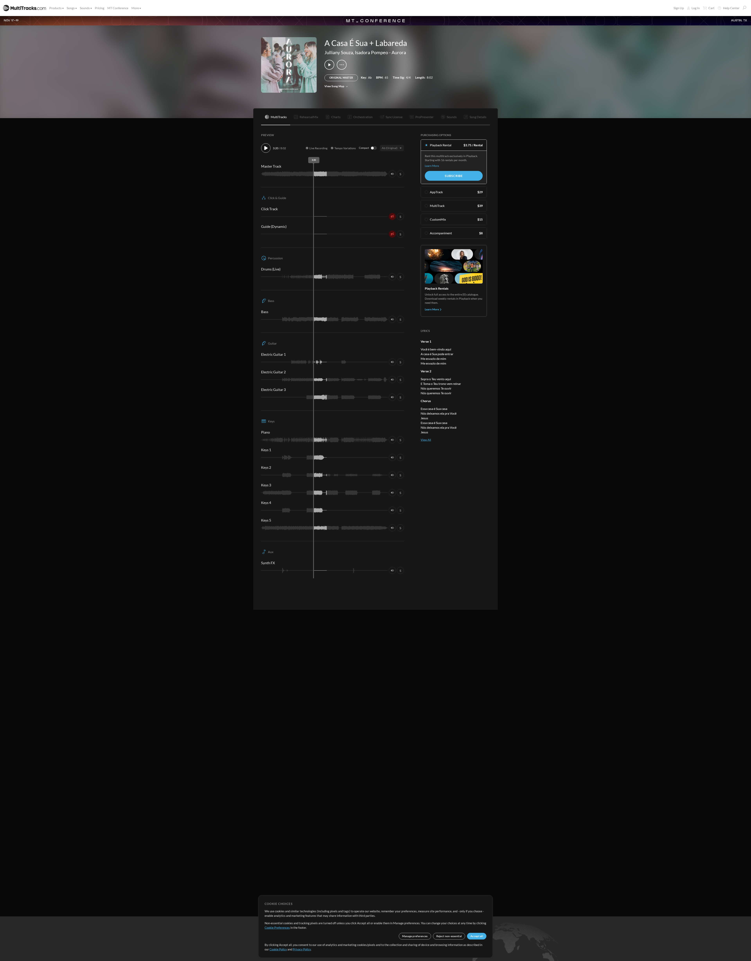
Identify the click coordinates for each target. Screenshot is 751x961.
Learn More (432, 165)
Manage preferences (415, 936)
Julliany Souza (338, 52)
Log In (696, 8)
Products (55, 8)
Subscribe (454, 176)
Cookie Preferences (277, 927)
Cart (711, 8)
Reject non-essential (449, 936)
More (135, 8)
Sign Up (679, 8)
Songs (71, 8)
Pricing (99, 8)
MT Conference (117, 8)
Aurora (399, 52)
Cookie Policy (278, 949)
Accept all (476, 936)
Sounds (85, 8)
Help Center (731, 8)
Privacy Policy (302, 949)
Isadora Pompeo (371, 52)
